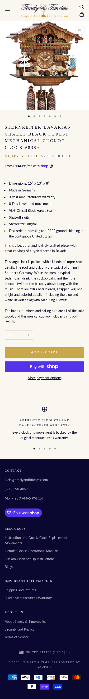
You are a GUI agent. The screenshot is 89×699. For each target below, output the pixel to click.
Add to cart (44, 352)
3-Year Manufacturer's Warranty (28, 598)
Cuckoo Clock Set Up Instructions (29, 559)
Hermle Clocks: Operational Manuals (31, 551)
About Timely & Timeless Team (27, 621)
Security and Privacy (19, 629)
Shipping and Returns (20, 590)
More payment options (44, 378)
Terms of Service (17, 637)
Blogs (9, 567)
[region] (44, 424)
